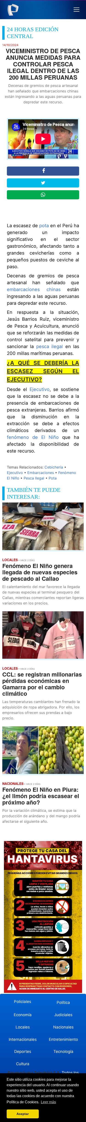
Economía (23, 1015)
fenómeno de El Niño (33, 437)
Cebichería (53, 467)
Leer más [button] (48, 1102)
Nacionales (63, 1027)
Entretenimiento (63, 1039)
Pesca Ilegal (34, 478)
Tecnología (63, 1051)
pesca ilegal (49, 346)
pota (44, 225)
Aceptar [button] (23, 1114)
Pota (53, 478)
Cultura (22, 1064)
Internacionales (23, 1039)
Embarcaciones (40, 472)
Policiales (22, 1001)
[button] (76, 9)
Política (63, 1002)
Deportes (22, 1051)
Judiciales (63, 1015)
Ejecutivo (40, 389)
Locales (23, 1027)
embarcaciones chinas (34, 289)
